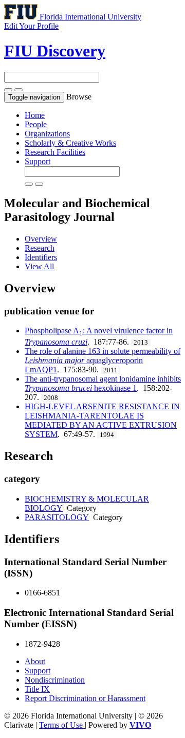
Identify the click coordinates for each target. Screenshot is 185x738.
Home (35, 115)
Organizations (47, 133)
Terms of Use (62, 725)
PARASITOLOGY (57, 517)
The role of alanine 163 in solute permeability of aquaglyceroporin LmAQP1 (102, 360)
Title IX (37, 689)
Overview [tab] (41, 238)
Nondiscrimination (55, 679)
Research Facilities (55, 152)
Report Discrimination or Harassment (85, 698)
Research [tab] (39, 248)
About (35, 661)
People (36, 124)
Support (37, 161)
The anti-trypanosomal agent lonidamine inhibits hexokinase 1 (103, 383)
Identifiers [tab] (41, 257)
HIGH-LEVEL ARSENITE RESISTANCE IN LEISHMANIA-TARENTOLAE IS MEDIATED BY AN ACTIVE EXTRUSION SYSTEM (102, 420)
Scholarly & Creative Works (70, 142)
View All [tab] (39, 266)
